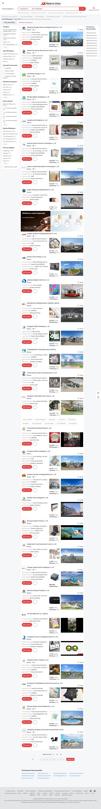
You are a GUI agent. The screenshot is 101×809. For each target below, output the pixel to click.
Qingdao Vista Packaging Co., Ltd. (37, 498)
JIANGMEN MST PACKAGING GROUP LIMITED (41, 349)
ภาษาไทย (44, 795)
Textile (6, 42)
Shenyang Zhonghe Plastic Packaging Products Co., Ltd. (44, 27)
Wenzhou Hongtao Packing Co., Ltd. (38, 590)
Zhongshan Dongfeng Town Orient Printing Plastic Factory (45, 730)
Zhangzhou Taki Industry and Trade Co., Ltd (40, 396)
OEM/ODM (8, 68)
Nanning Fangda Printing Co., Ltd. (37, 521)
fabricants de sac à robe (71, 13)
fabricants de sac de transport (56, 13)
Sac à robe (52, 419)
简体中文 (25, 793)
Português (65, 793)
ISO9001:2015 (8, 84)
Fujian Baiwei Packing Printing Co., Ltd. (39, 428)
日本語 (38, 793)
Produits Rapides (76, 791)
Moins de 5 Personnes (10, 134)
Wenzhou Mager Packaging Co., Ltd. (38, 97)
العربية (92, 793)
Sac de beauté (61, 423)
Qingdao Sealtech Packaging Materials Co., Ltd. (42, 233)
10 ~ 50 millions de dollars (10, 121)
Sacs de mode (49, 423)
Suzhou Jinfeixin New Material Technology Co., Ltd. (43, 166)
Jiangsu (6, 158)
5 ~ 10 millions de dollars (9, 108)
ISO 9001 (7, 89)
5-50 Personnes (9, 131)
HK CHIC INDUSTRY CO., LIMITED (37, 614)
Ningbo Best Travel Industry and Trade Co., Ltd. (42, 544)
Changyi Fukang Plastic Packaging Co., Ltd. (40, 567)
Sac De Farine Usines (27, 778)
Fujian (6, 161)
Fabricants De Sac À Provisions (44, 775)
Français (45, 793)
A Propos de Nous (10, 791)
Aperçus (86, 791)
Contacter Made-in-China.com (62, 791)
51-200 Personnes (9, 136)
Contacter (28, 43)
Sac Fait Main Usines (74, 775)
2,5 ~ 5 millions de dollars (10, 117)
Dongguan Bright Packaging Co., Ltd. (38, 326)
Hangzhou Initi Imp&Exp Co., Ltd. (37, 120)
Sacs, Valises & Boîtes (10, 44)
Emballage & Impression (9, 34)
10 (53, 754)
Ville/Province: (25, 39)
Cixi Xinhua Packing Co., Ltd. (36, 74)
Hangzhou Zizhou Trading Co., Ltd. (38, 660)
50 (61, 754)
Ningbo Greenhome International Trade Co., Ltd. (42, 50)
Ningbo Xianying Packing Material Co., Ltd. (40, 190)
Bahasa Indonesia (67, 795)
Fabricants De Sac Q (43, 773)
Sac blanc (26, 423)
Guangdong (8, 150)
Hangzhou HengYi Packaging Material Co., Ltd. (41, 474)
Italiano (72, 793)
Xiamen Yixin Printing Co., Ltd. (36, 257)
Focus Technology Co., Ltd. (50, 798)
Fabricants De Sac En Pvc (93, 38)
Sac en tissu (71, 419)
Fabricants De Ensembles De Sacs (29, 773)
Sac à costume (27, 419)
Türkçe (50, 795)
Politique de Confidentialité (45, 791)
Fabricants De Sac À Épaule (93, 50)
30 (57, 754)
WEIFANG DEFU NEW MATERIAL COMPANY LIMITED (43, 303)
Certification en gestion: (28, 266)
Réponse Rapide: (26, 37)
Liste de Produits (9, 22)
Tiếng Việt (57, 795)
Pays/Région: (25, 621)
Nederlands (32, 795)
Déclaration (20, 791)
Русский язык (79, 793)
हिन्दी (39, 795)
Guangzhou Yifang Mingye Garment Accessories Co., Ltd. (45, 683)
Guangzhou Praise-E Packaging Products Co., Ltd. (42, 637)
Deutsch (58, 793)
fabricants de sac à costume (38, 13)
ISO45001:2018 (8, 95)
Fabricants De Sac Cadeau (93, 35)
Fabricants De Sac (91, 33)
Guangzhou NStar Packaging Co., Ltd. (38, 451)
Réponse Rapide (9, 71)
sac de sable (72, 423)
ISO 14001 (7, 87)
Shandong (7, 156)
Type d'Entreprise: (26, 32)
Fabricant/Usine (9, 56)
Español (51, 793)
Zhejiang (7, 153)
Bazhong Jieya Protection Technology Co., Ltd (41, 143)
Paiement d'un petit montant (9, 77)
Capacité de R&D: (26, 60)
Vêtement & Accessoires (9, 38)
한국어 (87, 793)
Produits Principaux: (27, 34)
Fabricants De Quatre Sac (60, 773)
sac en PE (62, 419)
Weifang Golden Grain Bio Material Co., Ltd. (40, 706)
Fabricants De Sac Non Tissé (29, 775)
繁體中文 (32, 793)
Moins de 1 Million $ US (9, 104)
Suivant (69, 759)
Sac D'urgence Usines (43, 778)
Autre (5, 61)
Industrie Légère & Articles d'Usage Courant (10, 30)
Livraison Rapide (9, 73)
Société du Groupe (9, 59)
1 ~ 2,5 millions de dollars (10, 113)
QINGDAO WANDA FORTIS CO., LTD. (38, 280)
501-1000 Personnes (9, 141)
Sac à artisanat (37, 423)
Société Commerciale (10, 54)
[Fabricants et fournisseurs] (50, 3)
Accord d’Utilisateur (31, 791)
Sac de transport (40, 419)
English (19, 793)
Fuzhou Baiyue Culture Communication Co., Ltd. (42, 373)
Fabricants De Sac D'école (76, 773)
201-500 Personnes (9, 139)
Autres (6, 92)
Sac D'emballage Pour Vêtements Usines (60, 775)
